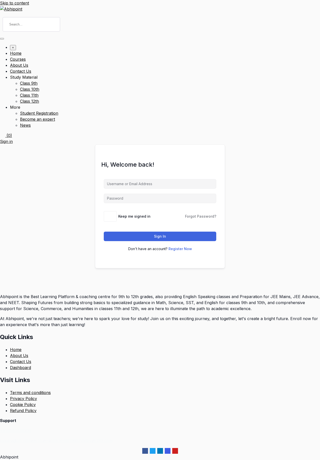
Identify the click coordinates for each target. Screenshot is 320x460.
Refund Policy (23, 410)
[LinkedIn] (160, 451)
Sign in (6, 141)
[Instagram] (167, 451)
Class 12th (29, 101)
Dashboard (20, 367)
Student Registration (39, 113)
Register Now (180, 249)
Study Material (24, 77)
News (25, 125)
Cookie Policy (23, 404)
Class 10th (29, 89)
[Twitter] (153, 451)
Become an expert (37, 119)
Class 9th (29, 83)
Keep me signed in (134, 216)
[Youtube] (175, 451)
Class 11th (29, 95)
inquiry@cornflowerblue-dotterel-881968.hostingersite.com (56, 440)
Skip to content (14, 2)
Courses (18, 59)
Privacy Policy (23, 398)
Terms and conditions (30, 392)
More (15, 107)
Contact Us (20, 71)
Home (16, 53)
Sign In (160, 236)
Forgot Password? (200, 216)
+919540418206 (15, 430)
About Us (19, 65)
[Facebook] (145, 451)
